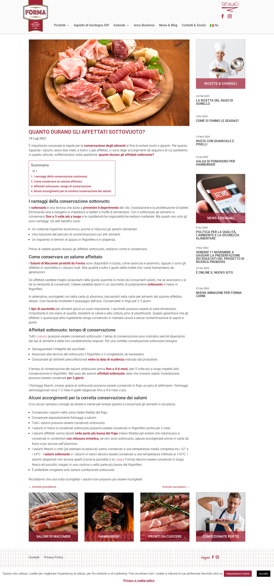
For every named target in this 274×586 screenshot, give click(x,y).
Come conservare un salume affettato (58, 181)
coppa (119, 459)
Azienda (119, 25)
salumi (42, 336)
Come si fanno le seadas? (217, 121)
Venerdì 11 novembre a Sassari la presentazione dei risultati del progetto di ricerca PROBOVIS (220, 257)
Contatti (34, 557)
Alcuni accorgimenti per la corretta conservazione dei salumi (72, 191)
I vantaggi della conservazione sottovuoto (60, 176)
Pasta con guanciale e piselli (215, 142)
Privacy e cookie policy (139, 580)
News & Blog (168, 25)
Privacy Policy (53, 557)
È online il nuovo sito (214, 272)
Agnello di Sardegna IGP (91, 25)
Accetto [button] (263, 573)
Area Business (144, 25)
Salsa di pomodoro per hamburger (215, 162)
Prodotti (59, 25)
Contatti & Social (194, 25)
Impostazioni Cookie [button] (237, 573)
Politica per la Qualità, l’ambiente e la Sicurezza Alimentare (217, 235)
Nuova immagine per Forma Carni (219, 294)
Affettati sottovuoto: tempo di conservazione (62, 186)
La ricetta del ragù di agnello (214, 102)
